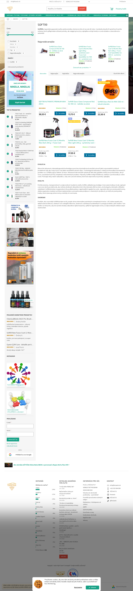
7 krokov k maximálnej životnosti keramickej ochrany (68, 504)
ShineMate (39, 531)
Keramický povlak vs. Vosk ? (68, 498)
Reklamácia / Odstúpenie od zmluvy (92, 503)
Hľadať (82, 9)
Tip (12, 50)
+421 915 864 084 (115, 488)
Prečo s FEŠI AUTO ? (55, 2)
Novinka (14, 47)
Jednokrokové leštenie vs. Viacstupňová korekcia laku (67, 520)
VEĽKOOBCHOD (88, 490)
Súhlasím (93, 587)
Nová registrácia (12, 444)
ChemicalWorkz (40, 536)
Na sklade (14, 41)
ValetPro (38, 493)
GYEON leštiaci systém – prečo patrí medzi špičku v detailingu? (69, 528)
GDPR (85, 507)
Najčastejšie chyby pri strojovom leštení (66, 493)
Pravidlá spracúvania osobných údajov (93, 499)
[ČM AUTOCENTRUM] (60, 574)
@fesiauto (113, 501)
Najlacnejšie (54, 74)
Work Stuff (39, 521)
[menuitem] (24, 15)
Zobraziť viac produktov (81, 67)
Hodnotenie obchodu (89, 515)
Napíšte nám (87, 518)
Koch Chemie (40, 512)
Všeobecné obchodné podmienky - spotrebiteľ (90, 494)
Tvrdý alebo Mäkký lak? (66, 487)
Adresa (85, 520)
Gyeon (38, 498)
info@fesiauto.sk (115, 485)
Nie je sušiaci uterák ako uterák (66, 550)
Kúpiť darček (20, 102)
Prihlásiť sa (12, 439)
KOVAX (38, 526)
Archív (63, 556)
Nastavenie (78, 587)
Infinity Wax (39, 507)
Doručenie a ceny (88, 512)
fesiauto (112, 495)
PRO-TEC (38, 545)
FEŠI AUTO (113, 491)
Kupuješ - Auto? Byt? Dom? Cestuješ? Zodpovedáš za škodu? (67, 566)
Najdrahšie (65, 74)
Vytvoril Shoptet (121, 587)
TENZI (37, 488)
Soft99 (13, 62)
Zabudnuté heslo (12, 446)
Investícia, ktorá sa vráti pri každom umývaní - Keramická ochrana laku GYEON (68, 512)
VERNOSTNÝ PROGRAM (72, 2)
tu (55, 584)
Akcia (13, 44)
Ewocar (38, 502)
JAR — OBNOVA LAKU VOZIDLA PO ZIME (68, 543)
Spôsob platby (87, 510)
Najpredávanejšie (17, 53)
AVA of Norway (40, 540)
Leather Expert (40, 517)
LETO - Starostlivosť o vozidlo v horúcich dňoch (68, 536)
